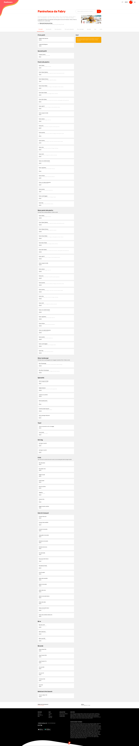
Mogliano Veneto (90, 715)
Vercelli (82, 718)
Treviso (77, 718)
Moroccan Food (97, 732)
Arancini (86, 724)
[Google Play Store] (47, 729)
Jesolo (95, 714)
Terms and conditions (63, 713)
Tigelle (95, 736)
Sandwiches (96, 735)
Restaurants (85, 735)
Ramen (96, 734)
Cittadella (74, 714)
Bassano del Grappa (76, 713)
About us (39, 713)
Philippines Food (91, 733)
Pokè (84, 734)
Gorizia (93, 714)
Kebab (98, 723)
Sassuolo (74, 718)
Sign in (126, 2)
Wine (81, 737)
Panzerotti (84, 733)
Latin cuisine (81, 731)
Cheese (75, 726)
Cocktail (88, 726)
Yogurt (85, 737)
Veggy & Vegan (77, 737)
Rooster (89, 735)
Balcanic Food (96, 724)
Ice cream (92, 730)
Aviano (71, 713)
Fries (78, 729)
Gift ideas (95, 729)
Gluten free (85, 723)
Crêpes (99, 726)
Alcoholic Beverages (75, 724)
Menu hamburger (80, 29)
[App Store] (41, 729)
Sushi (85, 736)
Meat (76, 732)
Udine (80, 718)
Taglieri (95, 723)
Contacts (50, 716)
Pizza (74, 734)
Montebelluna (96, 715)
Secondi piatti (48, 29)
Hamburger (76, 723)
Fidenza (89, 714)
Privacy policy (62, 715)
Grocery (85, 730)
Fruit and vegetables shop (83, 729)
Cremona (82, 714)
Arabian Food (82, 724)
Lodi (75, 715)
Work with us (40, 715)
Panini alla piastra (58, 29)
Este (87, 714)
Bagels (89, 724)
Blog (38, 716)
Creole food (96, 726)
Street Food (81, 736)
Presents (89, 734)
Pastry (87, 733)
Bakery (92, 724)
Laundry (85, 731)
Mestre (83, 715)
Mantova (80, 715)
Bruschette (81, 723)
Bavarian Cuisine (73, 725)
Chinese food (79, 726)
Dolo (85, 714)
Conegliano (79, 714)
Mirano (86, 715)
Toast (95, 29)
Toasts (97, 736)
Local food (98, 731)
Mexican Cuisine (84, 732)
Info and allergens (41, 705)
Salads (92, 735)
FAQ (49, 715)
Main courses (72, 732)
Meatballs (79, 732)
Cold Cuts (92, 726)
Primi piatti (41, 29)
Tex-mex (89, 736)
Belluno (82, 713)
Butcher (97, 725)
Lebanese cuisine (93, 731)
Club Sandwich (84, 726)
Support (50, 713)
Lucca (77, 715)
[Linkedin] (41, 725)
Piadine (96, 733)
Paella (71, 733)
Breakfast (82, 725)
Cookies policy (62, 716)
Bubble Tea (93, 725)
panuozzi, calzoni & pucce (77, 733)
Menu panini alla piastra (69, 29)
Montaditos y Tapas (90, 732)
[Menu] (134, 2)
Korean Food (76, 731)
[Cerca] (99, 11)
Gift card (50, 717)
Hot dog (101, 29)
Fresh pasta (72, 729)
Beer (77, 725)
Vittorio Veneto (90, 718)
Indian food (96, 730)
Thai (92, 736)
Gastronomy (91, 729)
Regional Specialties (79, 735)
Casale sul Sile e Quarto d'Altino (89, 713)
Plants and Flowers (79, 734)
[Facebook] (39, 725)
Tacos (87, 736)
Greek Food (77, 730)
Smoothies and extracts (74, 736)
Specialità (89, 29)
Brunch (90, 725)
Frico (76, 729)
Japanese (72, 731)
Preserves (93, 734)
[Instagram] (38, 725)
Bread (80, 725)
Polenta (86, 734)
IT (122, 2)
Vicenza (85, 718)
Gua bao (88, 730)
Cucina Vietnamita (90, 723)
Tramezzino (72, 737)
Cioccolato (72, 723)
